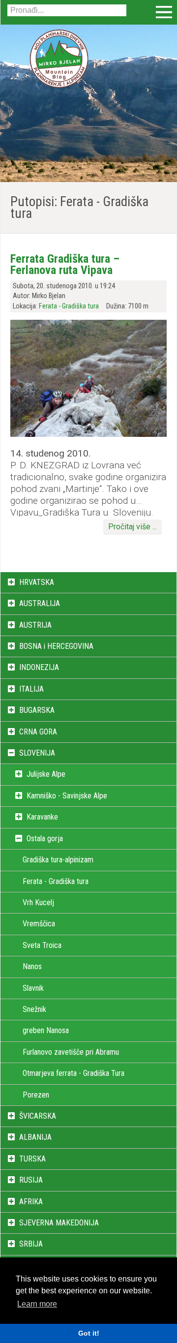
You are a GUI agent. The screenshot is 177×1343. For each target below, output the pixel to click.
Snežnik (34, 1009)
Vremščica (39, 923)
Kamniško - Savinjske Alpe (67, 795)
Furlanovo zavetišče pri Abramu (71, 1052)
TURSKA (32, 1158)
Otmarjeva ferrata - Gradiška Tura (73, 1073)
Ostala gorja (45, 838)
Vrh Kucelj (38, 902)
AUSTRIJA (35, 625)
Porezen (36, 1094)
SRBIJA (31, 1244)
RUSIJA (31, 1180)
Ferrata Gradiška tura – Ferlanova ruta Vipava (64, 264)
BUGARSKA (37, 710)
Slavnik (33, 988)
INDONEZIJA (39, 667)
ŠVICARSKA (37, 1116)
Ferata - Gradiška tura (69, 306)
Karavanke (42, 817)
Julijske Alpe (46, 774)
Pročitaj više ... (132, 526)
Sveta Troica (42, 945)
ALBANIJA (35, 1137)
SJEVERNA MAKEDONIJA (59, 1222)
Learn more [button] (37, 1304)
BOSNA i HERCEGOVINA (56, 646)
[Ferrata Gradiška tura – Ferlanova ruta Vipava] (88, 434)
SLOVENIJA (37, 753)
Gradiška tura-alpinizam (58, 859)
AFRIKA (31, 1201)
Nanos (32, 966)
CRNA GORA (38, 731)
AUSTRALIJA (39, 603)
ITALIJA (31, 689)
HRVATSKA (36, 582)
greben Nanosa (46, 1030)
